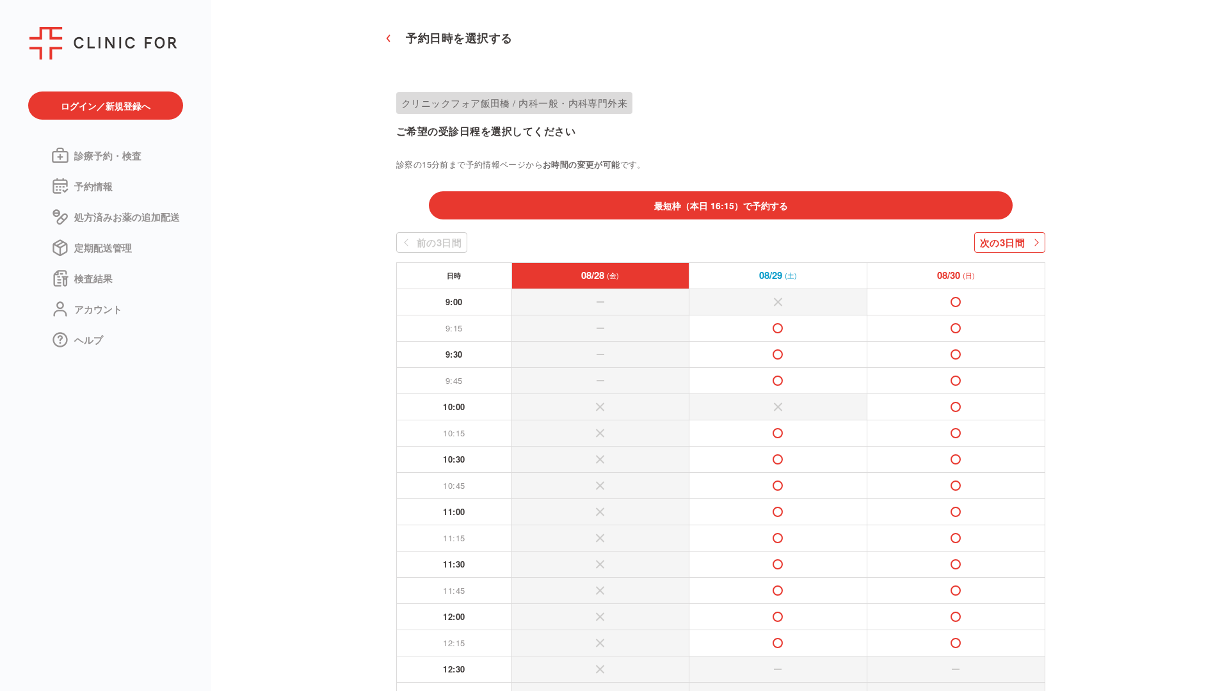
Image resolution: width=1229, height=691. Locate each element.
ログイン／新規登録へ (105, 105)
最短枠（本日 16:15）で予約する (721, 205)
